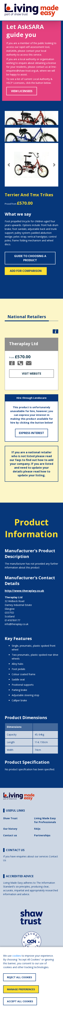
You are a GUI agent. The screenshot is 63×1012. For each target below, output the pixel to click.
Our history (10, 828)
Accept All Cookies (20, 1001)
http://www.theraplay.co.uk (24, 591)
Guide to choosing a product (30, 258)
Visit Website (31, 373)
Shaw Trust (10, 818)
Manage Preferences (21, 989)
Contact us (10, 835)
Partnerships (42, 835)
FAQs (37, 828)
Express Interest (31, 433)
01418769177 (12, 620)
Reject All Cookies (19, 977)
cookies (16, 955)
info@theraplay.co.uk (16, 624)
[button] (9, 165)
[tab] (27, 314)
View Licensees (21, 91)
